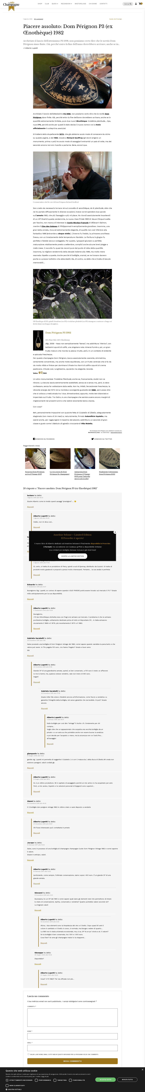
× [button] (142, 1070)
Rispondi (30, 507)
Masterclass (80, 4)
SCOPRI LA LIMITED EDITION (72, 556)
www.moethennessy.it (116, 432)
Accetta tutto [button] (105, 1080)
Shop (40, 4)
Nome (29, 1031)
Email (29, 1043)
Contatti (103, 4)
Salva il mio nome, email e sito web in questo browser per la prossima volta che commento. (64, 1054)
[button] (49, 1089)
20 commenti (38, 19)
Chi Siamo (93, 4)
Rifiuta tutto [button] (127, 1080)
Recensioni (65, 4)
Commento (31, 1006)
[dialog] (72, 1079)
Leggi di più (45, 1076)
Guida (54, 4)
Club (47, 4)
